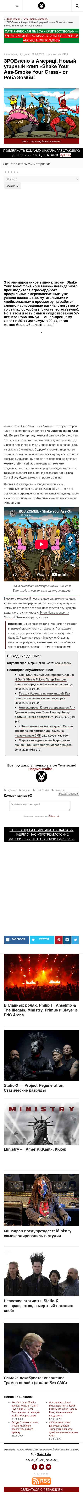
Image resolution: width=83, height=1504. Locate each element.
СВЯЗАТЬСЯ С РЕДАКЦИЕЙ (41, 1489)
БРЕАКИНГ (21, 1449)
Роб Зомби (43, 790)
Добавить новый (68, 793)
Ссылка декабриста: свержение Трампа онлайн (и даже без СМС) (35, 1380)
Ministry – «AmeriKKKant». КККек (35, 1149)
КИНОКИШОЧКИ (32, 1449)
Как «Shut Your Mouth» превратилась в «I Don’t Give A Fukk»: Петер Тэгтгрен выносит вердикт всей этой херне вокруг (44, 679)
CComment (54, 816)
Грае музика (13, 18)
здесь (65, 155)
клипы (26, 790)
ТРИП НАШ (64, 1449)
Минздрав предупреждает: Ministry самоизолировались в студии (37, 1233)
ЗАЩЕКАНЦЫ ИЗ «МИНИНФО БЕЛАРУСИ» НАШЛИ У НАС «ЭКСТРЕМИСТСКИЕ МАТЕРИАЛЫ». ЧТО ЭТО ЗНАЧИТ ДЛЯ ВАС (41, 834)
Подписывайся (40, 768)
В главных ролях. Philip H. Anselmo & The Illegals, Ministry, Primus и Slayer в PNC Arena (41, 1010)
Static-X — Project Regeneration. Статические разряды (34, 1087)
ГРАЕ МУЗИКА (45, 1449)
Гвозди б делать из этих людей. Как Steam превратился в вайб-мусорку (42, 695)
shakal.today (63, 663)
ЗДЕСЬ (54, 40)
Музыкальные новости (36, 18)
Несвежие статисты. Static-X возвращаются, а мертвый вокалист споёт (39, 1305)
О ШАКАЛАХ (74, 1449)
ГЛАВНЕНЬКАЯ (9, 1449)
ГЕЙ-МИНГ (55, 1449)
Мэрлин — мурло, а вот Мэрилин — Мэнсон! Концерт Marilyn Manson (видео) (44, 742)
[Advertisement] (41, 234)
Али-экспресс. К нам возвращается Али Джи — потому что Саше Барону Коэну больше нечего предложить (45, 712)
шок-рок (59, 790)
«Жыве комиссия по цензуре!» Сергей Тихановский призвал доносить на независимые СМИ (44, 731)
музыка (12, 790)
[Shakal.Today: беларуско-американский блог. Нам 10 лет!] (41, 6)
